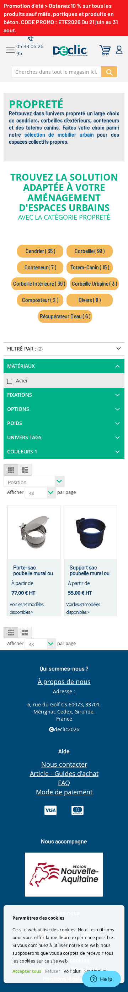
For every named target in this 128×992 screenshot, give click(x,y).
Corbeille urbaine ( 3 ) (94, 284)
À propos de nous (64, 681)
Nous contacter (64, 764)
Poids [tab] (14, 423)
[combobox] (56, 71)
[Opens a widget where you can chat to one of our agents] (101, 979)
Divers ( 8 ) (90, 300)
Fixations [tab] (19, 394)
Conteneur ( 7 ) (40, 267)
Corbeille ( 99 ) (90, 251)
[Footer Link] (64, 894)
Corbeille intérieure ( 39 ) (39, 284)
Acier (22, 380)
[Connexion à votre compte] (119, 50)
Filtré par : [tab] (21, 348)
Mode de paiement (64, 792)
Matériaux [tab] (21, 366)
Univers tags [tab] (24, 437)
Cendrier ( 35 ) (40, 251)
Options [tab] (18, 409)
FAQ (64, 783)
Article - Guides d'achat (64, 773)
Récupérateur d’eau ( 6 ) (65, 316)
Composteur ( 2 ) (40, 300)
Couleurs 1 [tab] (22, 451)
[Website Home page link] (84, 50)
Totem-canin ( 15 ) (89, 267)
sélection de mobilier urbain (59, 135)
